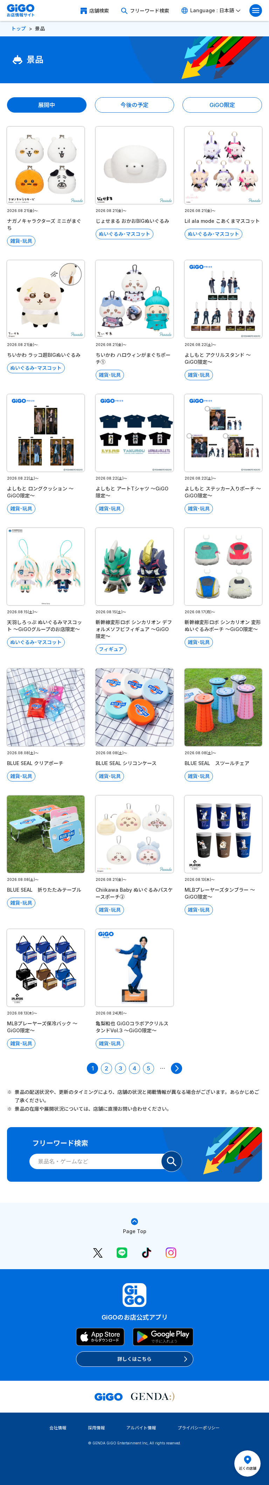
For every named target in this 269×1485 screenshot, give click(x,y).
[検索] (171, 1161)
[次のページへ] (176, 1068)
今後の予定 (134, 104)
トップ (18, 28)
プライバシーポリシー (199, 1427)
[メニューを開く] (255, 10)
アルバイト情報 (141, 1427)
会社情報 (57, 1427)
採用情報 (96, 1427)
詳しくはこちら (134, 1359)
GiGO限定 (222, 104)
